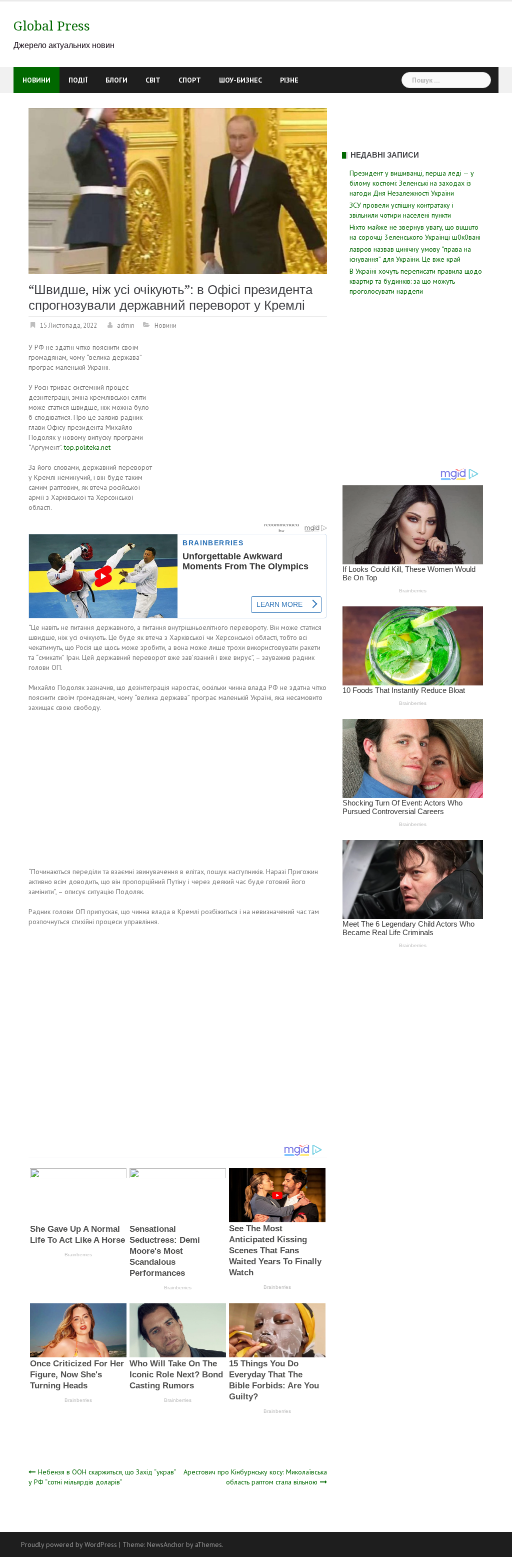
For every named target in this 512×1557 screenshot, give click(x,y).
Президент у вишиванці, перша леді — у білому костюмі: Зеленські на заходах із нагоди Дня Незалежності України (412, 183)
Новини (36, 80)
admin (125, 325)
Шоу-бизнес (240, 80)
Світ (153, 80)
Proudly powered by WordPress (69, 1544)
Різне (289, 80)
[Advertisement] (243, 416)
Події (78, 80)
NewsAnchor (165, 1544)
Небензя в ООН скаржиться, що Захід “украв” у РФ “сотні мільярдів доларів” (102, 1476)
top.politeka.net (87, 447)
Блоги (117, 80)
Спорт (189, 80)
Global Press (52, 26)
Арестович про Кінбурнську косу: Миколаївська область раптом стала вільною (255, 1476)
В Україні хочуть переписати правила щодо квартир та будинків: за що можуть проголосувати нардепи (416, 281)
